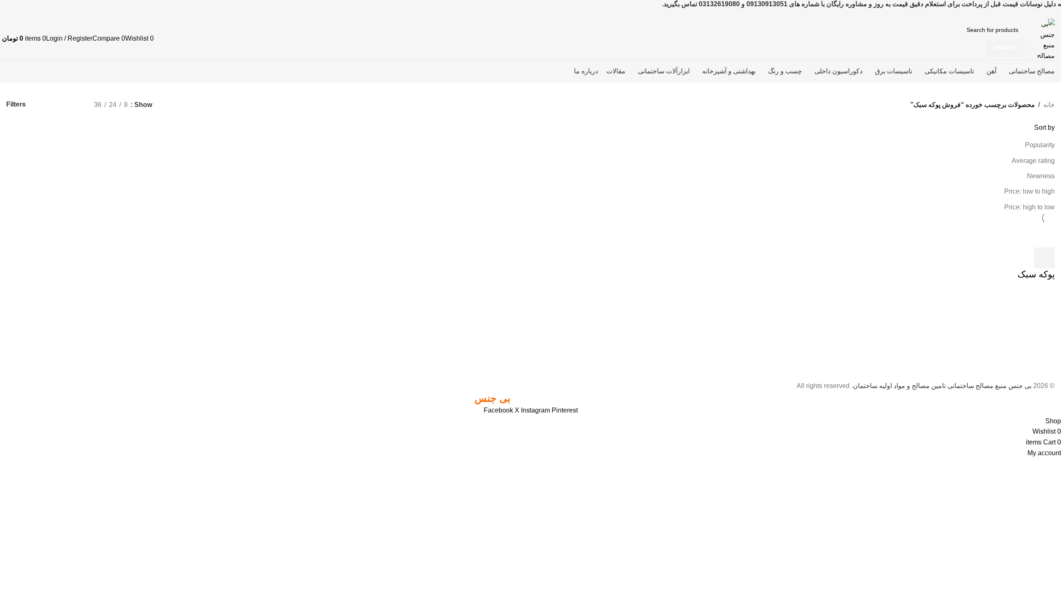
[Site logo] (1042, 37)
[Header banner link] (530, 298)
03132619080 (719, 3)
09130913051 (766, 3)
